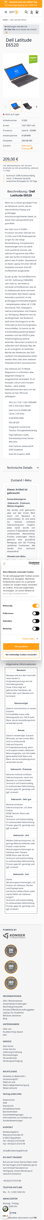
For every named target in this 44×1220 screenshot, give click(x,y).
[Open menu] (6, 12)
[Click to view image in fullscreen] (21, 75)
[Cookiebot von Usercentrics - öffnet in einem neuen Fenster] (29, 563)
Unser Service (9, 1049)
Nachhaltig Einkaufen (13, 1006)
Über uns (7, 1029)
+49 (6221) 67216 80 (15, 1140)
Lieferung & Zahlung (12, 1052)
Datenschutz (9, 1100)
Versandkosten (10, 1058)
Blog (5, 1018)
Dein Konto (8, 1046)
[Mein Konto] (31, 12)
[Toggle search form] (26, 12)
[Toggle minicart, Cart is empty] (37, 12)
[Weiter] (36, 107)
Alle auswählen (21, 646)
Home (5, 20)
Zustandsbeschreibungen (15, 1003)
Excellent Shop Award (13, 1031)
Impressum (8, 1105)
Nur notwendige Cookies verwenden (21, 655)
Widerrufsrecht (10, 1088)
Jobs (5, 1034)
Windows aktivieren (12, 1015)
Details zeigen (28, 639)
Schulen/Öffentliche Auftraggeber (18, 1009)
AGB (5, 1102)
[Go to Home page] (14, 12)
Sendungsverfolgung (12, 1061)
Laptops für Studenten (13, 1012)
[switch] (35, 613)
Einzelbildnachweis (11, 1108)
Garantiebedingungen (13, 1114)
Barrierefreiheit (10, 1111)
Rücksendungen (10, 1055)
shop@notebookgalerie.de (15, 1150)
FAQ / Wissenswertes (12, 1000)
